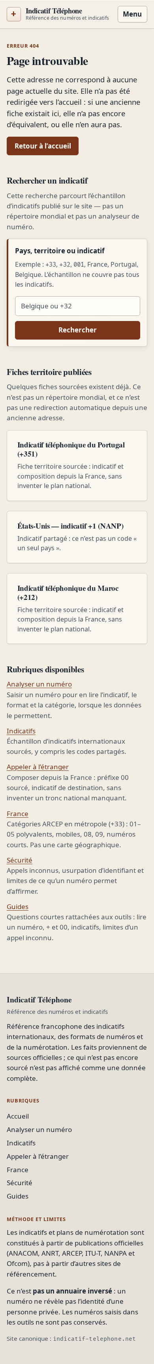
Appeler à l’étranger (38, 766)
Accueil (18, 1116)
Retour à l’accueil (43, 145)
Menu (132, 14)
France (17, 813)
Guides (17, 906)
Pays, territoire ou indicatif (60, 250)
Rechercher (77, 329)
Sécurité (19, 860)
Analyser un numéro (39, 683)
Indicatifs (21, 730)
